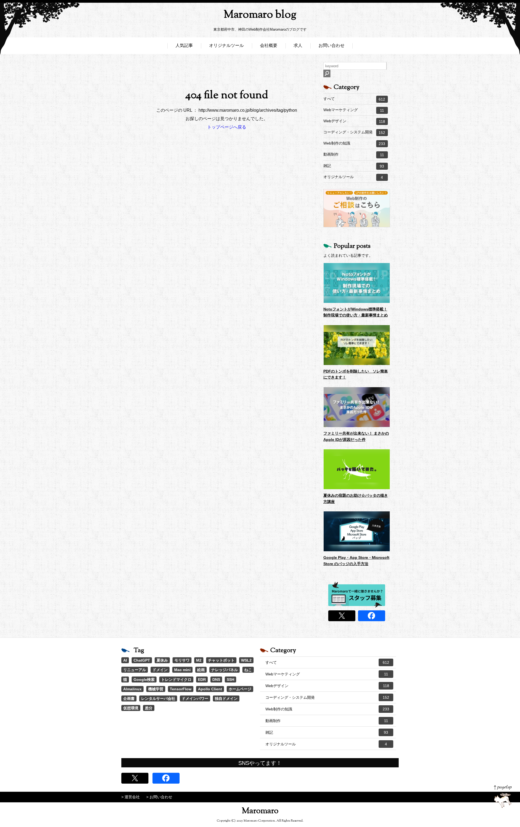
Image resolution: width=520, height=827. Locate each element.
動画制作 (353, 154)
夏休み (162, 660)
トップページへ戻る (226, 127)
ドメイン (160, 670)
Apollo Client (210, 689)
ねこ (248, 670)
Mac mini (182, 670)
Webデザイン (354, 121)
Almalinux (132, 689)
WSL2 (246, 660)
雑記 (353, 166)
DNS (216, 679)
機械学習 (155, 689)
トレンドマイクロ (176, 679)
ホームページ (240, 689)
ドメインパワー (195, 698)
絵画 (201, 670)
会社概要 (268, 45)
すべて (354, 99)
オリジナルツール (226, 45)
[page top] (503, 796)
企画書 (129, 698)
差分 (148, 708)
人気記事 (184, 45)
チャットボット (221, 660)
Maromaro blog (260, 15)
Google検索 (144, 679)
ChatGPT (142, 660)
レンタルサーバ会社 (158, 698)
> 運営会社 (130, 797)
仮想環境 (130, 708)
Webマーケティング (353, 110)
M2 (199, 660)
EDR (202, 679)
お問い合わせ (331, 45)
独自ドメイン (226, 698)
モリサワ (182, 660)
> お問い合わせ (159, 797)
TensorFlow (180, 689)
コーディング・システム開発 (354, 132)
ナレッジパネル (224, 670)
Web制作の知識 (354, 143)
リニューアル (134, 670)
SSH (230, 679)
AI (125, 660)
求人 (298, 45)
